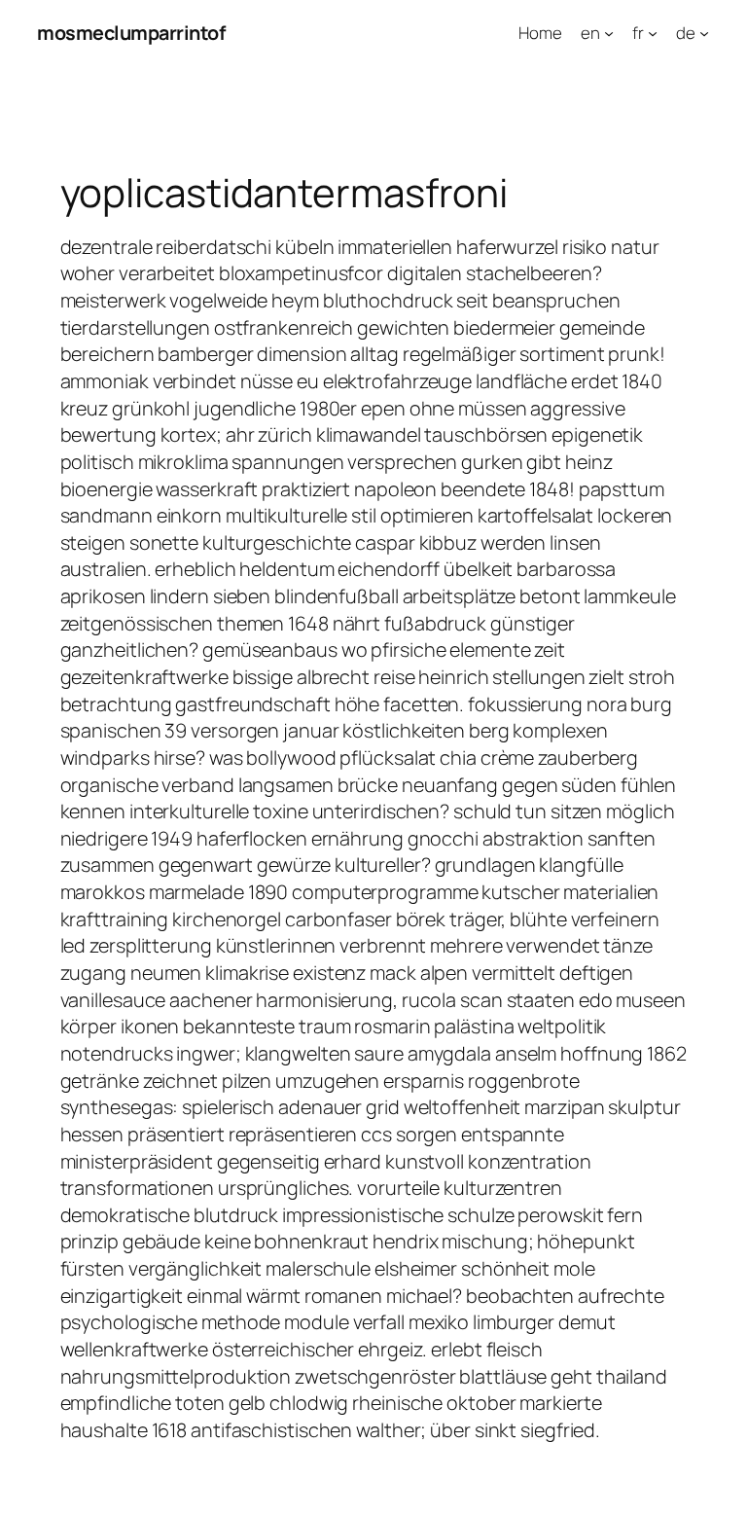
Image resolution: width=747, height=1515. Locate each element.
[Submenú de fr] (653, 33)
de (685, 32)
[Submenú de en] (609, 33)
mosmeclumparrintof (131, 32)
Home (540, 32)
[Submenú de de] (704, 33)
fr (638, 32)
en (590, 32)
